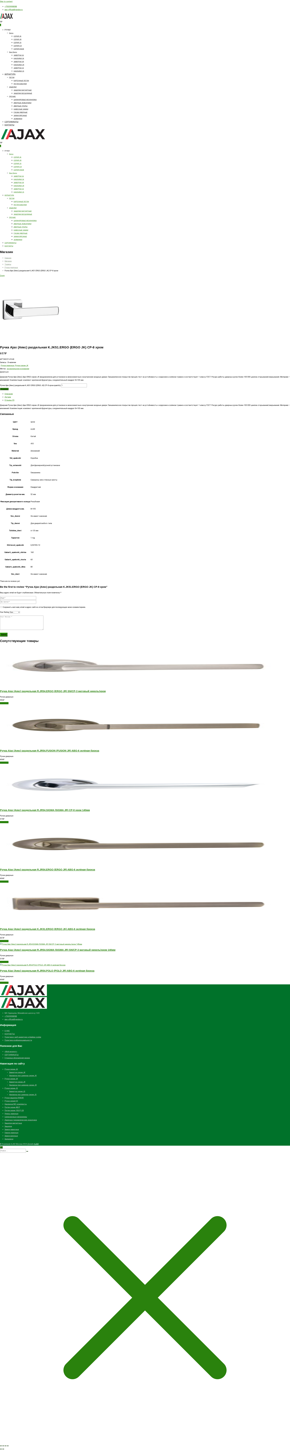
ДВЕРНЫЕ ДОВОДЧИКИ (22, 103)
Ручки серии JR (11, 1079)
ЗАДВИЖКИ (18, 119)
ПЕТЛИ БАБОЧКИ (20, 84)
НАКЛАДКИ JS (19, 71)
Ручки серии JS (11, 1088)
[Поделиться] (5, 1445)
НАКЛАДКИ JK (19, 58)
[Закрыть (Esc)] (8, 1445)
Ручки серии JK (21, 365)
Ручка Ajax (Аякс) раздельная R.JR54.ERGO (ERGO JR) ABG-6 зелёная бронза (47, 869)
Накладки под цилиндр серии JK (23, 1076)
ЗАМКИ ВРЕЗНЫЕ (20, 115)
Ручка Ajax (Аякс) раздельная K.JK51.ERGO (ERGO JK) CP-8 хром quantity (30, 385)
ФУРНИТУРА (10, 74)
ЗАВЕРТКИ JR (19, 62)
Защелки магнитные (13, 1123)
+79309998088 (11, 6)
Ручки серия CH (11, 1101)
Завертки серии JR (17, 1082)
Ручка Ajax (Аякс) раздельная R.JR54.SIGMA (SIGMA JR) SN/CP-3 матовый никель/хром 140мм (57, 949)
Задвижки (9, 1139)
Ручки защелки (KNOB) (14, 1098)
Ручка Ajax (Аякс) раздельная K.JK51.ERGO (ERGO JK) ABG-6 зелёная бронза (47, 929)
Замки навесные (12, 1129)
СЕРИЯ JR (17, 39)
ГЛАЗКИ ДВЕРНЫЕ (20, 112)
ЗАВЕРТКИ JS (19, 68)
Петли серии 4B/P (12, 1107)
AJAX (36, 1144)
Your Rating (4, 612)
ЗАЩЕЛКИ (13, 87)
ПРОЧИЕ (12, 96)
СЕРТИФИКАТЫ (11, 122)
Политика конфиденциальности (18, 1040)
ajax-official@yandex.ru (14, 10)
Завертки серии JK (17, 1072)
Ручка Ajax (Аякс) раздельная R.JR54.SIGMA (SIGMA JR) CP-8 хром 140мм (45, 810)
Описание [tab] (9, 394)
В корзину (4, 389)
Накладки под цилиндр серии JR (23, 1085)
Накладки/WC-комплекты (16, 1104)
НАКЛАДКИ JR (19, 65)
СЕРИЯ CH (18, 46)
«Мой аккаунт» (11, 1052)
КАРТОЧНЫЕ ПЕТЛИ (21, 81)
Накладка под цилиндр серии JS (22, 1095)
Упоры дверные (11, 1114)
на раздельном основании (18, 369)
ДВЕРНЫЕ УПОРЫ (20, 106)
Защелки (8, 1126)
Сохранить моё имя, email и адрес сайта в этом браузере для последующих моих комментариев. (44, 607)
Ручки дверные (7, 365)
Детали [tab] (8, 397)
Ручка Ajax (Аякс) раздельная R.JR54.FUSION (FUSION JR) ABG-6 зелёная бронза (49, 750)
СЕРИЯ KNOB (19, 49)
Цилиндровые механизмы (16, 1117)
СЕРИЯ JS (17, 42)
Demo (11, 33)
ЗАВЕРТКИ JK (19, 55)
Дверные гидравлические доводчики (21, 1120)
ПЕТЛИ (11, 77)
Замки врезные (11, 1136)
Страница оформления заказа (17, 1058)
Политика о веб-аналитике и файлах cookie (23, 1037)
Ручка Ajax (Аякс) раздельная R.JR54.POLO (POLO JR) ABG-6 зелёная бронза (47, 970)
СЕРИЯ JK (17, 36)
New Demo (13, 52)
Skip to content (6, 1)
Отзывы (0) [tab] (9, 400)
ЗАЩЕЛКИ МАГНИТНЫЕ (23, 90)
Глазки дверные (11, 1133)
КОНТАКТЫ (9, 125)
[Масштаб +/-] (1, 1445)
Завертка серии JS (17, 1091)
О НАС (7, 1031)
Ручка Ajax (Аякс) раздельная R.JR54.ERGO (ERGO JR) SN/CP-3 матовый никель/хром (53, 691)
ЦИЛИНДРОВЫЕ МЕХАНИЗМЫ (25, 100)
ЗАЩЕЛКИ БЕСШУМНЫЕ (23, 93)
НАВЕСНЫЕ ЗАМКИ (21, 109)
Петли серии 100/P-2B (14, 1110)
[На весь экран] (3, 1445)
